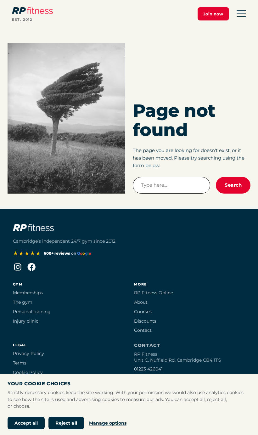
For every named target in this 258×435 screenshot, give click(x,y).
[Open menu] (241, 13)
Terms (19, 362)
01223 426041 (148, 368)
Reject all (66, 423)
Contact (143, 330)
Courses (143, 311)
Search (233, 185)
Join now (213, 13)
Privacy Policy (28, 353)
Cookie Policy (28, 372)
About (141, 302)
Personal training (32, 311)
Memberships (28, 292)
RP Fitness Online (153, 292)
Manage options (107, 423)
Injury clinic (25, 321)
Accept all (26, 423)
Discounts (145, 321)
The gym (22, 302)
